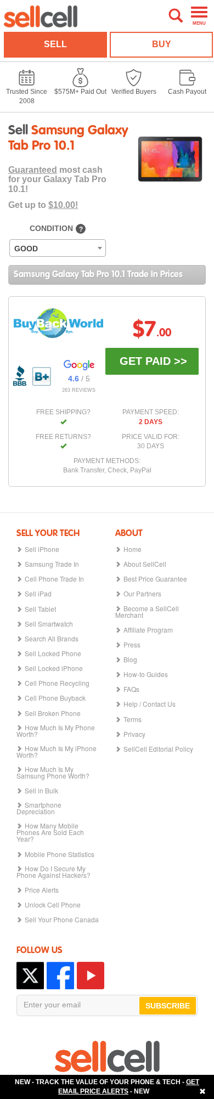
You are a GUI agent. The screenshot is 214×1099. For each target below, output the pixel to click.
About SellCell (144, 564)
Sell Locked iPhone (54, 668)
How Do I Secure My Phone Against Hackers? (53, 871)
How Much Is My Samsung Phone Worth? (52, 772)
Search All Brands (51, 638)
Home (132, 549)
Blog (130, 659)
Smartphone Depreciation (38, 808)
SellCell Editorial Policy (158, 749)
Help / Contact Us (149, 704)
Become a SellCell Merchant (147, 611)
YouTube (90, 975)
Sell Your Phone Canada (62, 919)
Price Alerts (42, 890)
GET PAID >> (153, 361)
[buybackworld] (58, 323)
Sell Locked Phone (53, 653)
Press (131, 644)
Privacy (134, 734)
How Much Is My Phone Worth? (55, 730)
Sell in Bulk (41, 790)
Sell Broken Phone (53, 713)
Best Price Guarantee (155, 579)
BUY (161, 44)
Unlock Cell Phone (53, 904)
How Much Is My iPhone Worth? (56, 751)
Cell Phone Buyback (55, 698)
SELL (55, 44)
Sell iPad (38, 593)
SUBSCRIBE (167, 1005)
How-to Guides (145, 674)
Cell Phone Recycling (57, 683)
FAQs (131, 689)
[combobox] (57, 248)
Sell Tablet (40, 609)
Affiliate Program (148, 630)
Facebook (60, 975)
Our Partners (142, 593)
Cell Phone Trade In (54, 579)
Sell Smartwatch (49, 624)
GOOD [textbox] (26, 248)
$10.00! (63, 205)
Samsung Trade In (52, 564)
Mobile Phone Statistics (59, 854)
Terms (132, 719)
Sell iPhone (42, 549)
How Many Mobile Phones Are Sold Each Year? (50, 832)
